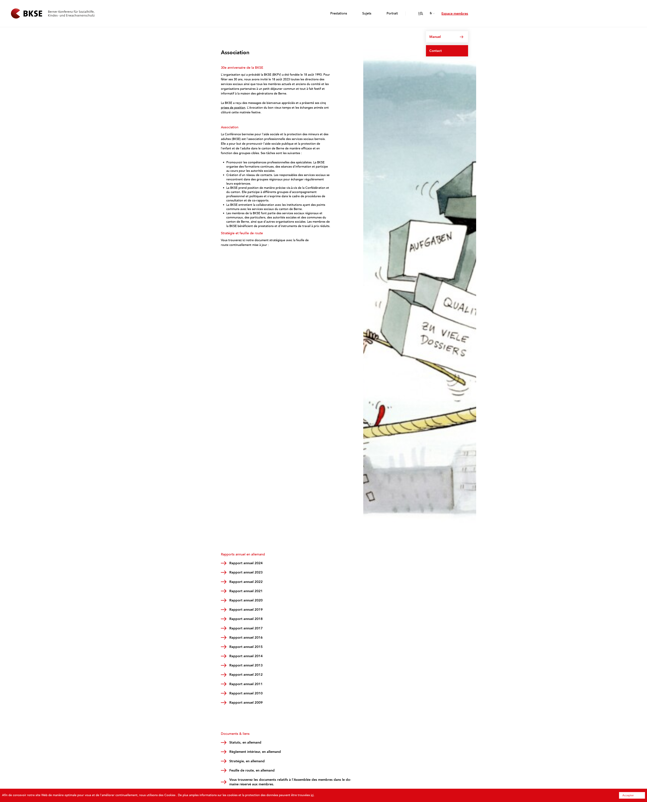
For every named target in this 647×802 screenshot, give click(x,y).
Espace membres (454, 13)
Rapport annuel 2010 (246, 693)
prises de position (233, 108)
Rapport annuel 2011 (246, 684)
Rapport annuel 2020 (246, 600)
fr (431, 13)
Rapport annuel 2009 (246, 702)
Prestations (338, 13)
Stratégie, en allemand (247, 761)
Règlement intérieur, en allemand (255, 751)
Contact (435, 51)
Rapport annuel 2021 (246, 591)
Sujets (366, 13)
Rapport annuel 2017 (246, 628)
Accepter (628, 795)
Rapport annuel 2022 (246, 582)
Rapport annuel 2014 (246, 656)
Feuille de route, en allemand (252, 770)
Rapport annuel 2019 (246, 609)
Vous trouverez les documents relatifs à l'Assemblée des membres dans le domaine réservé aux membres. (290, 782)
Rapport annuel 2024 (246, 563)
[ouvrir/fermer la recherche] (420, 13)
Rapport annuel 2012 (246, 674)
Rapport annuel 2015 (246, 647)
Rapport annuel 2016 (246, 637)
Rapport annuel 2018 (246, 619)
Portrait (392, 13)
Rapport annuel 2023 (246, 572)
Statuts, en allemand (245, 742)
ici (312, 795)
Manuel (435, 37)
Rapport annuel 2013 (246, 665)
